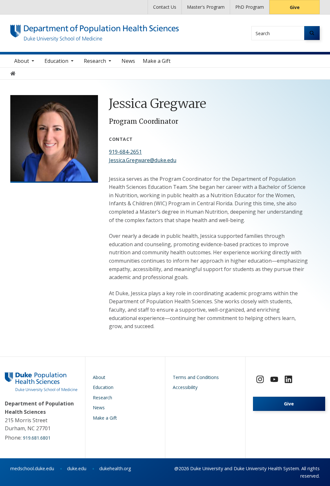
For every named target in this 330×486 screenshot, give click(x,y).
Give (295, 7)
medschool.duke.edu (32, 468)
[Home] (94, 30)
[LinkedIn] (288, 379)
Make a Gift (156, 60)
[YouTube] (274, 379)
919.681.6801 (37, 438)
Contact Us (164, 7)
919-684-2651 (125, 151)
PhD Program (249, 7)
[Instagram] (260, 379)
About (21, 60)
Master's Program (206, 7)
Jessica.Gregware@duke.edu (142, 160)
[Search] (312, 33)
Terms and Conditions (196, 377)
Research (95, 60)
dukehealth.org (115, 468)
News (128, 60)
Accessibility (185, 387)
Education (56, 60)
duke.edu (76, 468)
